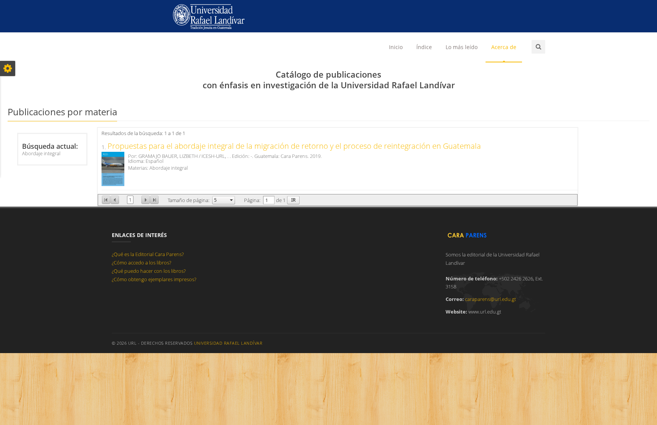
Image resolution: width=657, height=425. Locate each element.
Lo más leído (462, 47)
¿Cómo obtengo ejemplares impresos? (154, 279)
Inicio (396, 47)
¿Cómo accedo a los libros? (141, 262)
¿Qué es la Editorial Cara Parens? (148, 254)
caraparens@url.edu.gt (490, 299)
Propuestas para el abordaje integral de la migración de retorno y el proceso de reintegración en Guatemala (294, 146)
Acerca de (503, 47)
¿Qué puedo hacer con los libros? (149, 270)
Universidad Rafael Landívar (228, 343)
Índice (424, 47)
